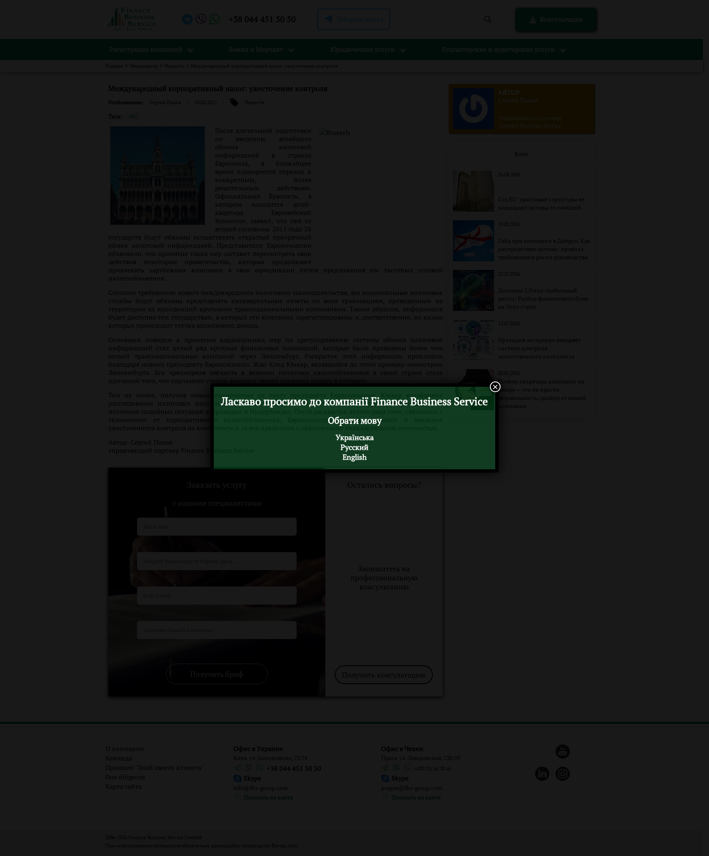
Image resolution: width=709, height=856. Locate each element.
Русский (354, 447)
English (355, 457)
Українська (355, 437)
